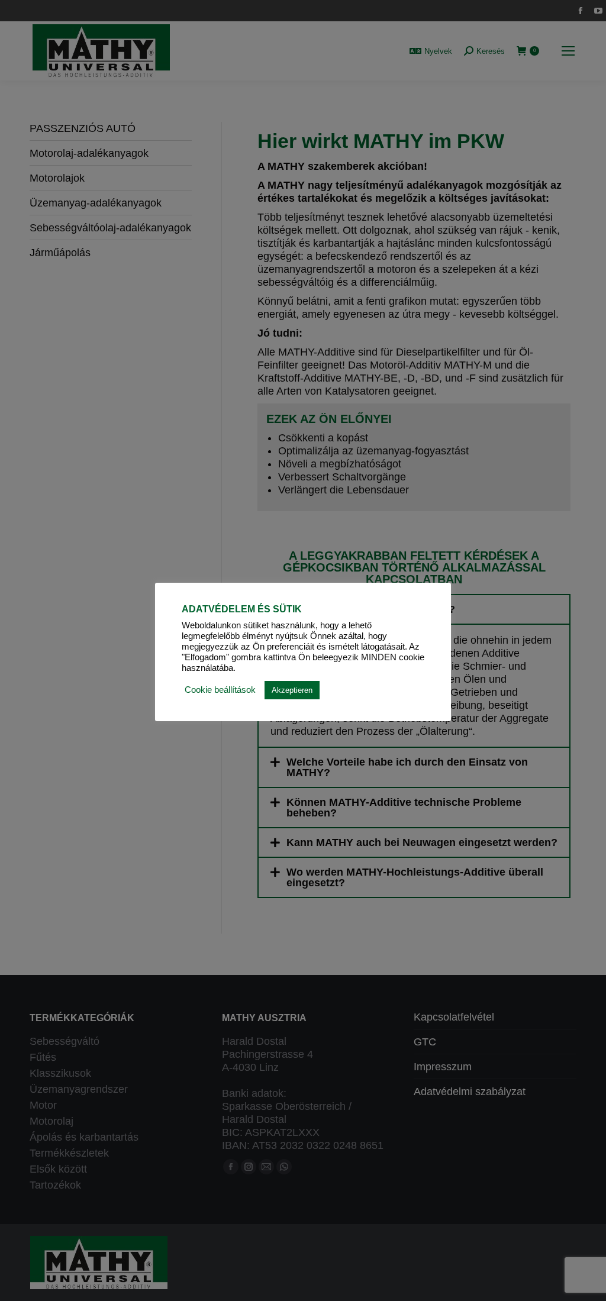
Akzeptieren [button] (292, 690)
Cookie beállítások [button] (220, 690)
